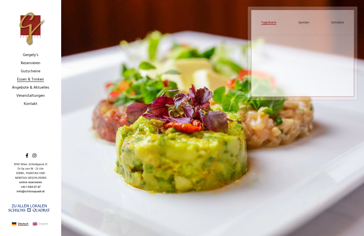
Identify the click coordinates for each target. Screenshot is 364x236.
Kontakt (30, 104)
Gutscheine (30, 71)
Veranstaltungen (30, 96)
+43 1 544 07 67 (31, 187)
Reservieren (30, 63)
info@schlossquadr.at (31, 191)
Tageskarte (268, 22)
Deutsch (23, 224)
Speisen (303, 22)
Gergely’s (30, 55)
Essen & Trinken (30, 79)
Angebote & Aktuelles (30, 88)
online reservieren (30, 182)
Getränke (337, 22)
